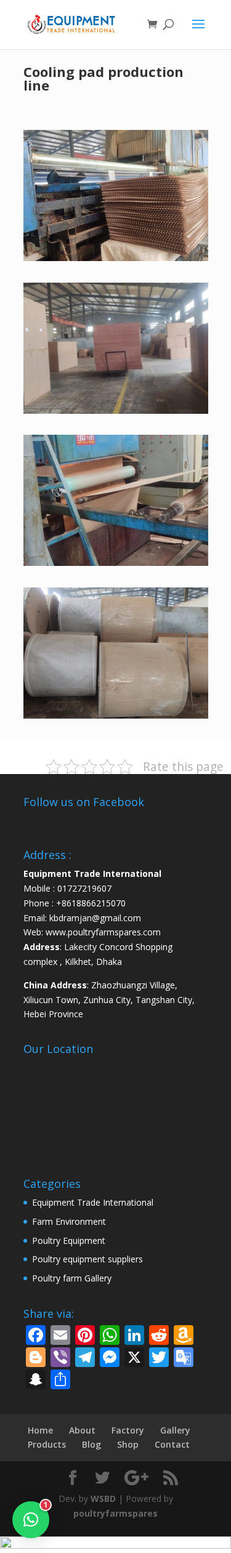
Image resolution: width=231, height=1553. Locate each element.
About (82, 1430)
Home (40, 1430)
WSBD (103, 1498)
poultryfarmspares (115, 1513)
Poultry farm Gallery (71, 1278)
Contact (172, 1444)
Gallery (175, 1430)
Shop (128, 1444)
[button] (30, 1519)
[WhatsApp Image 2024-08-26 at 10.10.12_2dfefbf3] (115, 258)
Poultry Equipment (68, 1240)
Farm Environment (69, 1221)
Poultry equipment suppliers (87, 1259)
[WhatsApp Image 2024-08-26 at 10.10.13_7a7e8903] (115, 562)
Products (47, 1444)
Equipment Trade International (92, 1202)
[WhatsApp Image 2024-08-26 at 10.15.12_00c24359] (115, 715)
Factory (127, 1430)
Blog (91, 1444)
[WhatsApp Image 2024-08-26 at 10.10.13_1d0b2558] (115, 410)
